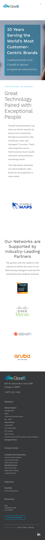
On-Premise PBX (10, 428)
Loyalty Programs (10, 473)
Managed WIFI (9, 411)
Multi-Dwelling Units (11, 491)
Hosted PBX (8, 425)
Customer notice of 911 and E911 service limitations (21, 437)
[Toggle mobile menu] (41, 4)
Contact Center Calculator (12, 457)
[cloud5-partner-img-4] (22, 347)
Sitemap (31, 527)
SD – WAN (8, 419)
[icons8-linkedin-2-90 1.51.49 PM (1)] (38, 533)
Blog (6, 506)
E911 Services (9, 434)
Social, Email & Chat (11, 463)
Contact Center (11, 448)
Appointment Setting (11, 471)
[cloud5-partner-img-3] (22, 324)
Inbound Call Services (11, 460)
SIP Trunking (8, 431)
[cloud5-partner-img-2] (22, 301)
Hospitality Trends (10, 508)
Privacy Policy (22, 527)
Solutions (8, 401)
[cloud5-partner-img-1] (22, 279)
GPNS (6, 414)
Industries (9, 481)
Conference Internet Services (13, 417)
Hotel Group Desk (10, 468)
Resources (9, 499)
